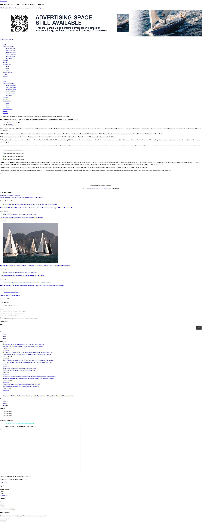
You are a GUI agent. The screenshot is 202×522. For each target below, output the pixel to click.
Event (7, 66)
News (7, 68)
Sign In (13, 509)
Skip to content (3, 1)
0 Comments (14, 125)
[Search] (199, 328)
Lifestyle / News (6, 64)
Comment (2, 309)
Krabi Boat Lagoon (10, 56)
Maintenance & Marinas (8, 46)
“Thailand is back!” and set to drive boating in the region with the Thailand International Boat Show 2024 (27, 354)
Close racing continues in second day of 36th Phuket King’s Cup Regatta (22, 275)
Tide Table (5, 62)
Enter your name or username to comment (9, 311)
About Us (5, 74)
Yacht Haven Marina (10, 54)
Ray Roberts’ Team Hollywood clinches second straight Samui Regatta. (21, 217)
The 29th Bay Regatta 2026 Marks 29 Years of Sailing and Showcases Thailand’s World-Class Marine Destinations (35, 265)
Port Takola (9, 58)
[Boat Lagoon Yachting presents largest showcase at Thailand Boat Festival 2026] (21, 384)
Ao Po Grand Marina (11, 50)
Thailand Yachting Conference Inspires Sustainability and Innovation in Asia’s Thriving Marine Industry (32, 285)
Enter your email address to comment (8, 313)
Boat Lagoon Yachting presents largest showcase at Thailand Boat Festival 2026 (21, 386)
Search (1, 324)
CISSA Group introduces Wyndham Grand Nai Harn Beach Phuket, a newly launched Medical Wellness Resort (28, 362)
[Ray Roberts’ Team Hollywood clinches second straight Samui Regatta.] (19, 368)
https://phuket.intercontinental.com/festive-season (99, 188)
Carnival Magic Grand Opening (10, 295)
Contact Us (5, 76)
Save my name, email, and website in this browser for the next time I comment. (20, 318)
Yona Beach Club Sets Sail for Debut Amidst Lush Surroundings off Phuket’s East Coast (23, 346)
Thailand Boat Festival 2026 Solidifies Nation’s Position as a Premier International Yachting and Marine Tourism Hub (36, 207)
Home (4, 44)
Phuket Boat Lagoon (10, 48)
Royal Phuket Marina (11, 52)
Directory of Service (7, 72)
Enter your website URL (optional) (8, 315)
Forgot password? (4, 495)
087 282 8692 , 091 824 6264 (12, 423)
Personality (5, 60)
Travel (7, 70)
